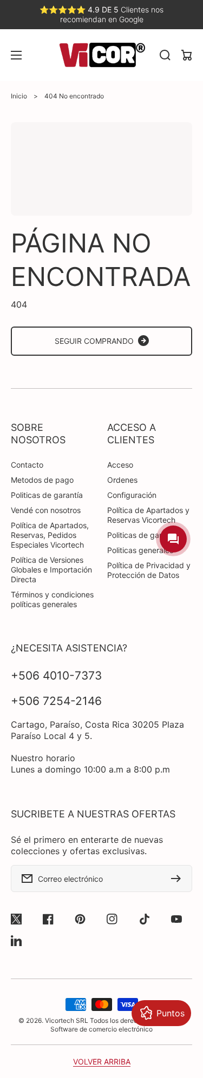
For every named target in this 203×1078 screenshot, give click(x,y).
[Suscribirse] (178, 878)
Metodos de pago (42, 479)
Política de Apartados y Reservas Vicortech (148, 514)
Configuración (131, 495)
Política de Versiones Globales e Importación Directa (51, 569)
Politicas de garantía (47, 495)
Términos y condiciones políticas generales (52, 599)
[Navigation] (16, 55)
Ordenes (122, 479)
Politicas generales (140, 550)
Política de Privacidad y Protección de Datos (149, 570)
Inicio (19, 96)
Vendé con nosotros (46, 510)
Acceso (120, 464)
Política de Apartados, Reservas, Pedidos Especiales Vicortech (50, 535)
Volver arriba (101, 1061)
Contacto (27, 464)
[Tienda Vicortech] (101, 55)
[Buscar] (165, 55)
